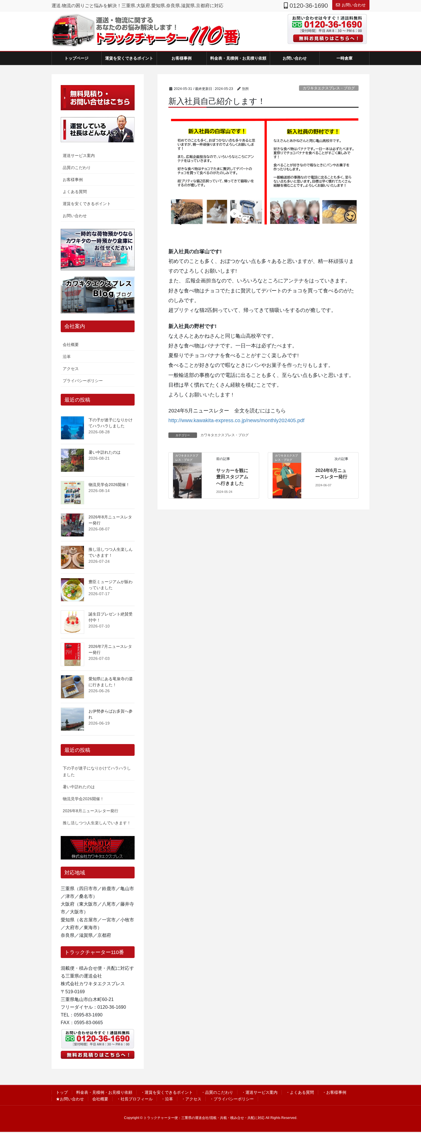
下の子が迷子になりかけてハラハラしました (97, 771)
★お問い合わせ (70, 1099)
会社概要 (71, 344)
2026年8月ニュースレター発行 (90, 811)
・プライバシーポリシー (232, 1099)
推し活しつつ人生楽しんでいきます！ (97, 823)
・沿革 (167, 1099)
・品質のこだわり (217, 1092)
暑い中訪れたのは (104, 452)
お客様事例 (73, 179)
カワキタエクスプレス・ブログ (329, 88)
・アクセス (191, 1099)
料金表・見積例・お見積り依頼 (104, 1092)
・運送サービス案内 (259, 1092)
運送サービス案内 (79, 155)
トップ (62, 1092)
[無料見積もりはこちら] (325, 38)
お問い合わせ (354, 5)
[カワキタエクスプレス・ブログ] (187, 475)
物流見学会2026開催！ (109, 484)
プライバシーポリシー (83, 380)
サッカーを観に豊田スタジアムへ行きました (232, 477)
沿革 (67, 356)
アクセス (71, 368)
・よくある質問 (300, 1092)
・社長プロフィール (135, 1099)
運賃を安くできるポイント (87, 203)
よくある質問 (75, 191)
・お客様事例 (334, 1092)
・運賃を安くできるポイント (167, 1092)
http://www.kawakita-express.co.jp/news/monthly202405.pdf (236, 420)
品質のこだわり (77, 167)
